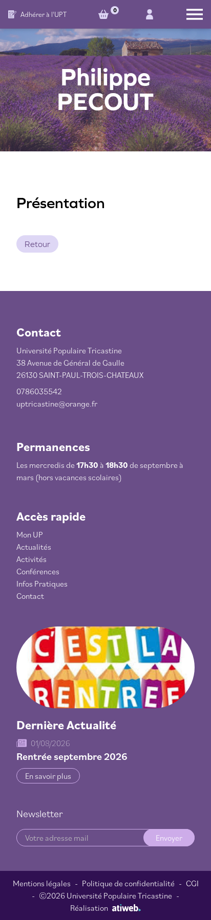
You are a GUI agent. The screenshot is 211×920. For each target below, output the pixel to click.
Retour (37, 244)
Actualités (33, 547)
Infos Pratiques (42, 583)
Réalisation (89, 908)
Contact (30, 596)
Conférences (37, 571)
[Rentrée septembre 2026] (105, 667)
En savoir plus (48, 776)
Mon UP (29, 534)
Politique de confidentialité (128, 883)
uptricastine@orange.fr (56, 403)
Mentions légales (42, 883)
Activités (31, 559)
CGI (192, 883)
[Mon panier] (105, 14)
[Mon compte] (149, 14)
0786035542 (39, 391)
